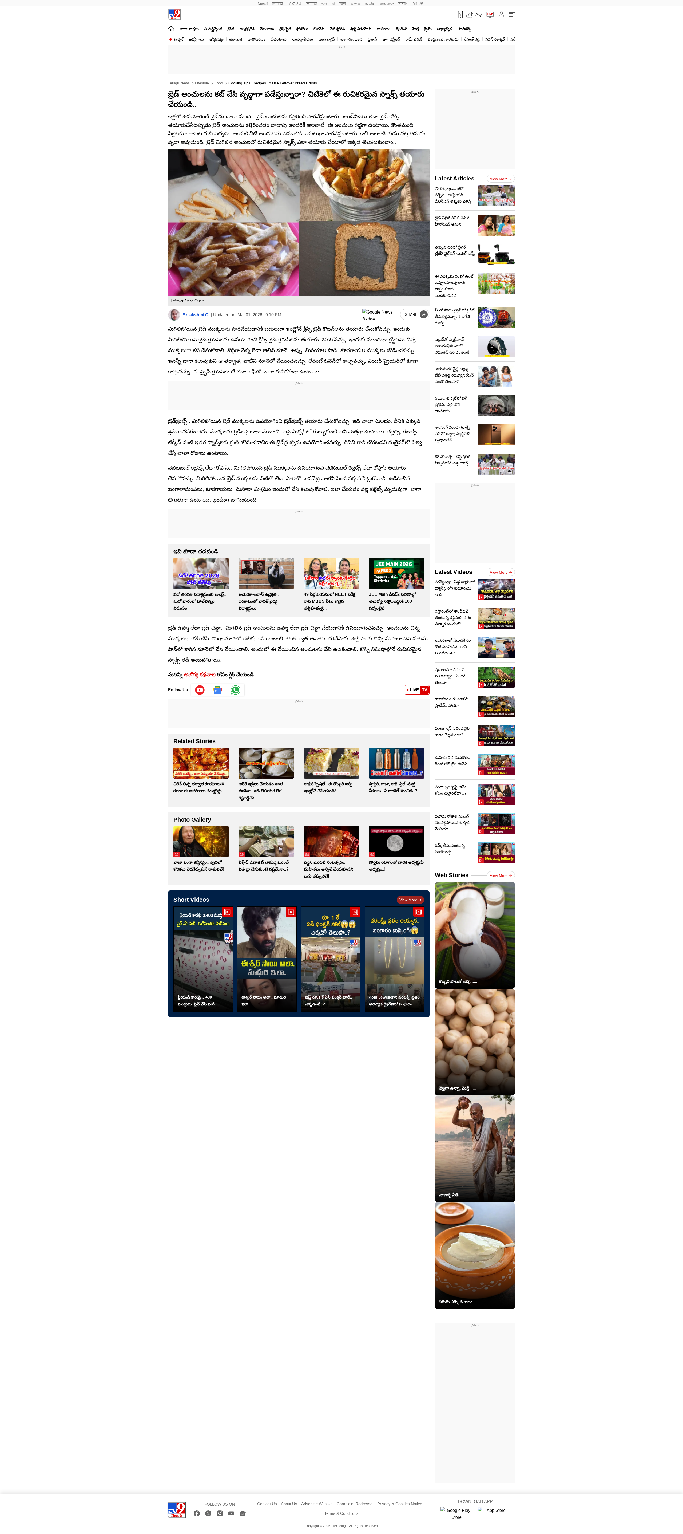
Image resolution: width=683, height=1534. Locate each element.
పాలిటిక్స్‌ (465, 29)
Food (218, 83)
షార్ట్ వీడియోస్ (360, 29)
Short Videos (191, 899)
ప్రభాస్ (372, 39)
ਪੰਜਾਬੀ (355, 4)
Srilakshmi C (195, 315)
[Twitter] (208, 1513)
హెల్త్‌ (415, 29)
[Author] (174, 315)
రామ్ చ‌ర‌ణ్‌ (414, 39)
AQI (479, 14)
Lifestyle (201, 83)
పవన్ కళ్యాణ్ (495, 39)
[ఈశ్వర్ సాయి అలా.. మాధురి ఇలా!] (266, 959)
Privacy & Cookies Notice (399, 1503)
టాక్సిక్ (178, 39)
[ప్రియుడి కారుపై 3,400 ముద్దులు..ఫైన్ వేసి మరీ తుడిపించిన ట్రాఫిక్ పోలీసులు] (203, 959)
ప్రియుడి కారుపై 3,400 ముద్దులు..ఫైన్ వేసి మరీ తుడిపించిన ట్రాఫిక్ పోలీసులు (200, 1001)
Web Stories (451, 875)
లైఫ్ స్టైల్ (285, 29)
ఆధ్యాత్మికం (445, 29)
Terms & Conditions (341, 1513)
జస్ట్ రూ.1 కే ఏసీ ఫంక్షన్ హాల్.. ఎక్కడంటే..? (328, 1000)
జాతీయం (383, 29)
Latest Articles (454, 178)
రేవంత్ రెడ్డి (472, 39)
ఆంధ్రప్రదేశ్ (247, 29)
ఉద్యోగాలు (196, 39)
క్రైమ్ (428, 29)
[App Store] (494, 1514)
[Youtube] (200, 690)
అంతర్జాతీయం (302, 39)
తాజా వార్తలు (189, 29)
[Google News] (243, 1513)
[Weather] (469, 14)
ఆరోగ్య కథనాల (200, 674)
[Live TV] (488, 14)
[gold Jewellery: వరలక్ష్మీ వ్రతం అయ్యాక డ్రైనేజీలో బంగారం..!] (394, 959)
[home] (171, 28)
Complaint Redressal (355, 1503)
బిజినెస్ (318, 29)
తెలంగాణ (267, 29)
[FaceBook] (197, 1513)
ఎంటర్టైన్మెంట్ (213, 29)
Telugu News (179, 83)
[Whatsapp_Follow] (235, 690)
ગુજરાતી (328, 4)
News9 (263, 4)
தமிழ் (370, 4)
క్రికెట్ (231, 29)
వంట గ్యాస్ (327, 39)
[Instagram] (220, 1513)
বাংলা (342, 4)
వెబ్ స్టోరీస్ (337, 29)
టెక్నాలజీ (235, 39)
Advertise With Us (317, 1503)
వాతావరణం (256, 39)
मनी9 (402, 4)
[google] (380, 314)
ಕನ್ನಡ (295, 4)
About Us (289, 1503)
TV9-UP (417, 4)
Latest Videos (453, 572)
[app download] (458, 14)
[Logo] (174, 14)
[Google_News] (218, 690)
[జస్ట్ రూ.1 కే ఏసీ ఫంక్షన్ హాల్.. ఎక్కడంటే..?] (330, 959)
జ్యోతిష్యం (216, 39)
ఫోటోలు (302, 29)
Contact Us (267, 1503)
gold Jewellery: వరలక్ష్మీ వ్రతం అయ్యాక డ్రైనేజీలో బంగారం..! (394, 1000)
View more (408, 900)
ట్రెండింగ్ (401, 29)
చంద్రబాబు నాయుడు (443, 39)
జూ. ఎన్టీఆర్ (391, 39)
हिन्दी (278, 4)
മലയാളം (387, 4)
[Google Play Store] (456, 1514)
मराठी (311, 4)
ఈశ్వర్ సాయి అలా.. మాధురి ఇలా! (263, 1000)
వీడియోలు (279, 39)
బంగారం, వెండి (351, 39)
